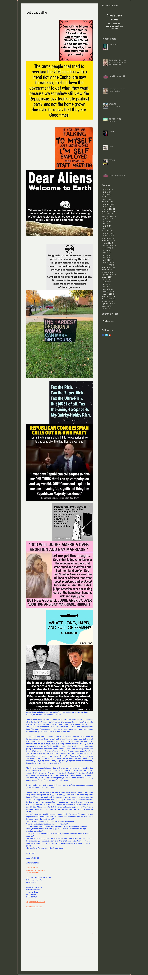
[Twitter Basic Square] (106, 335)
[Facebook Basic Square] (103, 335)
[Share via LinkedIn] (39, 926)
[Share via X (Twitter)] (33, 926)
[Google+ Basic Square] (110, 335)
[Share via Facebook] (27, 926)
